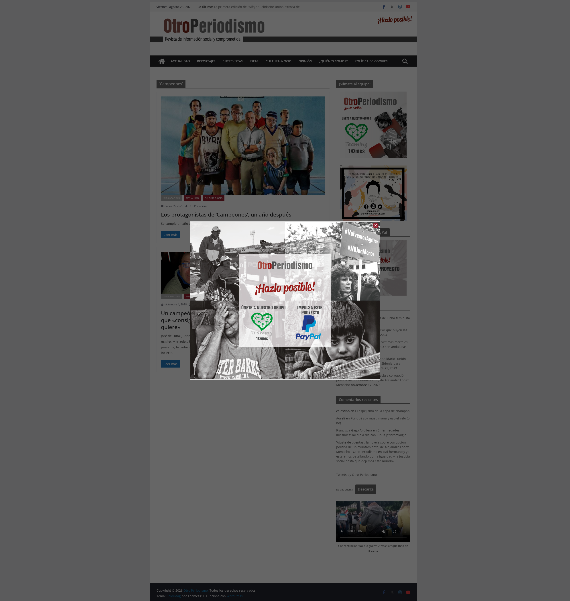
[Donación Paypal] (332, 300)
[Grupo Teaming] (237, 300)
